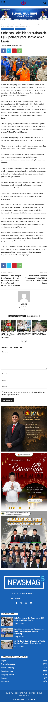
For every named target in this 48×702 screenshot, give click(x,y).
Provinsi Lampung (8, 664)
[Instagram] (21, 603)
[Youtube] (31, 603)
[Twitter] (9, 50)
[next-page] (25, 341)
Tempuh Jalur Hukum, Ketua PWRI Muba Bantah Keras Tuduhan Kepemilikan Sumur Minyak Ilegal (8, 334)
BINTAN (39, 693)
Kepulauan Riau (7, 671)
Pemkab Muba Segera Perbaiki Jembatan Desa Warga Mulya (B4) (39, 333)
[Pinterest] (14, 50)
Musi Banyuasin (24, 25)
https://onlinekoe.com (24, 307)
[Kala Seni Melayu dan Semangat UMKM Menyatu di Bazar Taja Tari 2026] (7, 621)
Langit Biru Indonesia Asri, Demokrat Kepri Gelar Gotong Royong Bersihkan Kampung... (30, 631)
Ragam (3, 661)
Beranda (3, 25)
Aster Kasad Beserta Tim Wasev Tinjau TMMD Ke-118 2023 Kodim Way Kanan (36, 279)
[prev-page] (22, 341)
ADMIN (8, 45)
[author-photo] (24, 296)
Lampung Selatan (7, 675)
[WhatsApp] (19, 50)
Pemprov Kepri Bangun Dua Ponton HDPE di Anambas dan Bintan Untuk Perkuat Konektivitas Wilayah (11, 280)
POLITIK (32, 693)
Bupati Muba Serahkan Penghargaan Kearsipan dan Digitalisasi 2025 (24, 333)
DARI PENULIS (32, 316)
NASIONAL (9, 693)
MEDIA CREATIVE (21, 693)
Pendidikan (5, 682)
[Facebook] (3, 50)
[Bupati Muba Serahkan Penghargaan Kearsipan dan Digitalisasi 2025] (24, 325)
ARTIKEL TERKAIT (17, 316)
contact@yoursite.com (29, 598)
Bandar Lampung (7, 668)
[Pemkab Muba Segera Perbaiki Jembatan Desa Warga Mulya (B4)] (39, 325)
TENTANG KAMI (24, 696)
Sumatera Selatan (12, 25)
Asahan (4, 678)
